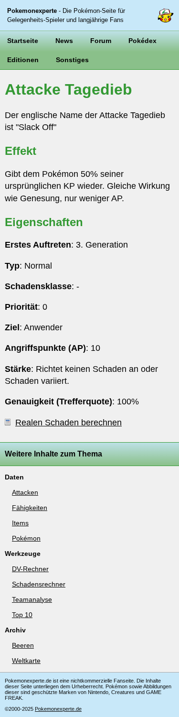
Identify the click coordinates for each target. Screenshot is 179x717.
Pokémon (26, 538)
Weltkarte (26, 660)
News (64, 40)
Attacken (25, 492)
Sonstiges (72, 60)
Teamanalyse (32, 599)
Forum (100, 40)
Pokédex (142, 40)
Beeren (23, 645)
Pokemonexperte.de (58, 709)
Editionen (23, 60)
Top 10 (22, 615)
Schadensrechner (38, 584)
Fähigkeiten (29, 507)
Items (20, 523)
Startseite (22, 40)
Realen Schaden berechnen (68, 422)
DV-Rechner (30, 569)
